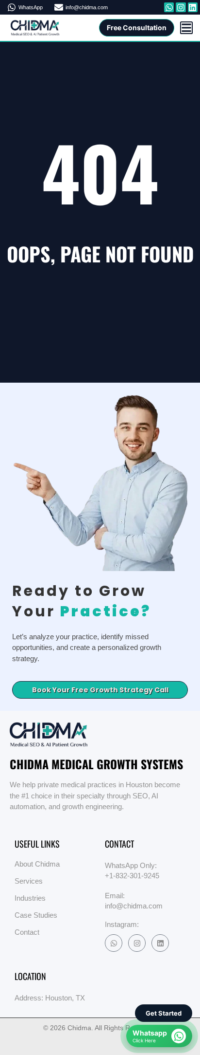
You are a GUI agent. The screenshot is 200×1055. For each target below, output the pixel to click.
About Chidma (37, 864)
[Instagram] (137, 943)
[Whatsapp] (169, 7)
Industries (30, 898)
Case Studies (36, 915)
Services (29, 881)
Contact (27, 932)
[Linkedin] (160, 943)
